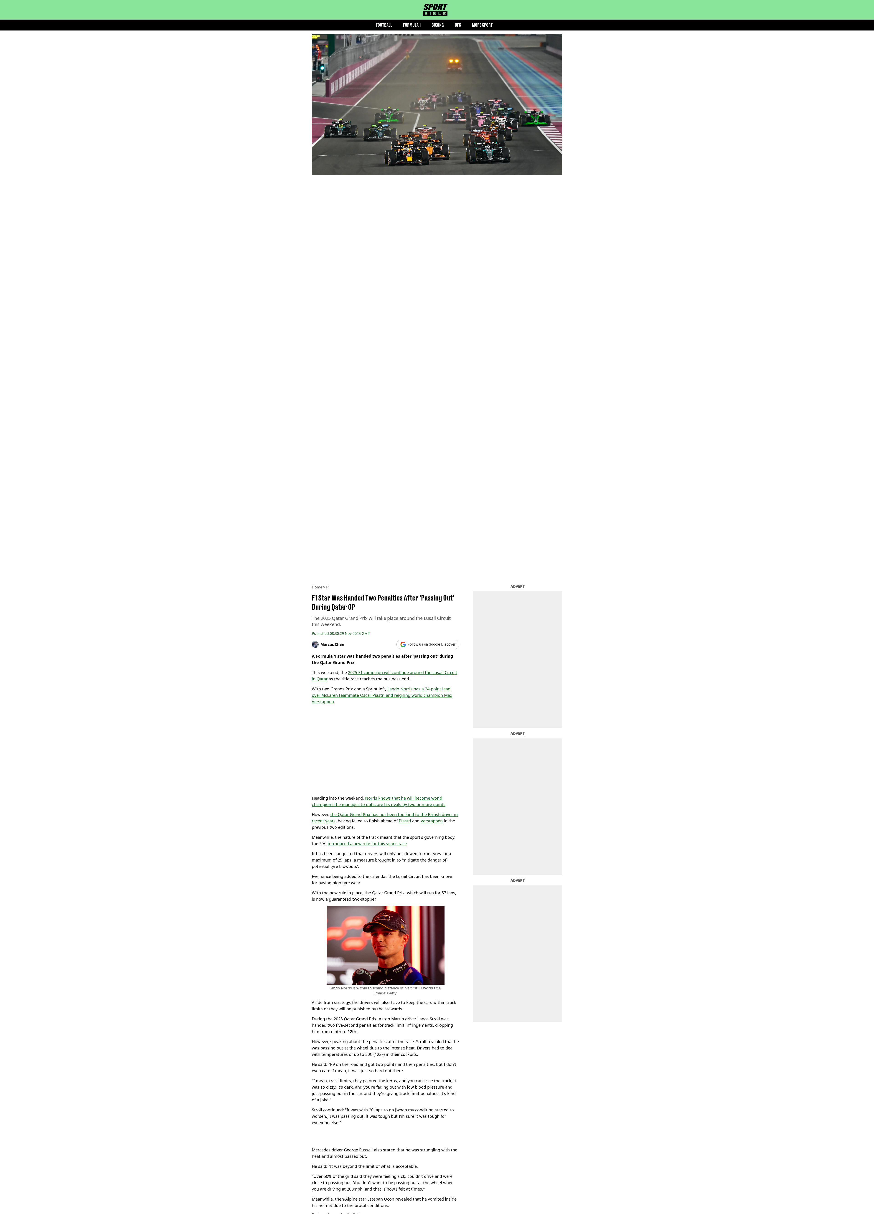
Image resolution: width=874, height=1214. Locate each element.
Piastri (405, 821)
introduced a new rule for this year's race (367, 843)
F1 (328, 587)
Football (384, 25)
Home (317, 587)
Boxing (438, 25)
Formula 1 (412, 25)
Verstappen (432, 821)
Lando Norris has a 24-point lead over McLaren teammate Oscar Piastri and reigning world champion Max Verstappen (382, 695)
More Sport (482, 25)
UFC (458, 25)
